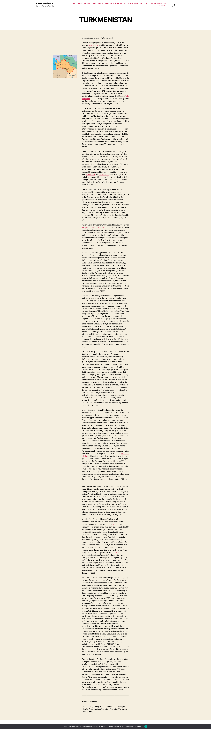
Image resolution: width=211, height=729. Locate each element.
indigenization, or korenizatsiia (95, 227)
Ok (146, 726)
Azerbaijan (117, 552)
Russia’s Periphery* (84, 3)
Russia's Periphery (44, 3)
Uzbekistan (104, 175)
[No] (209, 726)
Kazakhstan (90, 175)
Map (74, 3)
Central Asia (132, 3)
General (162, 6)
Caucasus (143, 3)
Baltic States (97, 3)
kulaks (115, 524)
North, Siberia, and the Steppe (115, 3)
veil (125, 613)
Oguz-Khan (93, 45)
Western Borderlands (157, 3)
